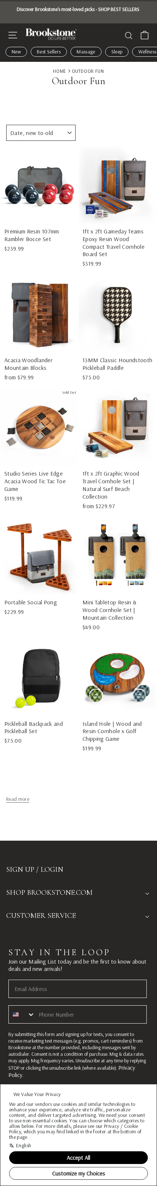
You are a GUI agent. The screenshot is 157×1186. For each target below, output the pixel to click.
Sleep (117, 51)
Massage (86, 51)
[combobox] (22, 1014)
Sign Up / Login (34, 869)
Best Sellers (49, 51)
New (16, 51)
